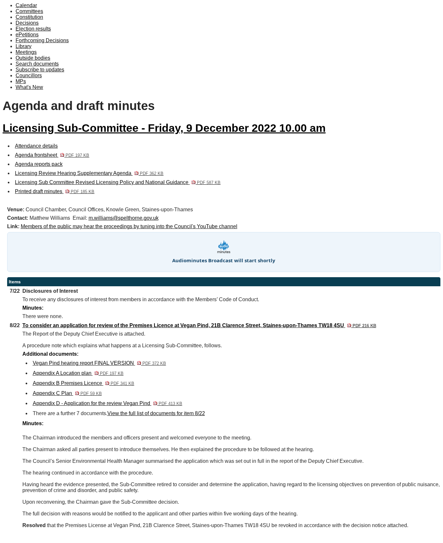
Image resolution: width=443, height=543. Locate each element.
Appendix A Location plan (78, 373)
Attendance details (36, 146)
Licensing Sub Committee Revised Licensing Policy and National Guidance (118, 182)
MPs (21, 81)
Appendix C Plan (67, 393)
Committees (29, 11)
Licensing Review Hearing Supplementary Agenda (89, 173)
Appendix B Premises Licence (83, 383)
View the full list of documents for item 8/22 (156, 413)
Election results (33, 28)
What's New (29, 87)
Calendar (26, 5)
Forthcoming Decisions (42, 40)
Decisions (27, 23)
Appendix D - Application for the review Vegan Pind (107, 403)
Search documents (37, 64)
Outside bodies (33, 58)
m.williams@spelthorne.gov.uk (124, 218)
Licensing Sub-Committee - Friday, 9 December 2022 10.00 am (164, 128)
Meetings (26, 52)
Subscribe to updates (40, 69)
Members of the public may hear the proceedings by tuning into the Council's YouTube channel (129, 226)
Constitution (29, 17)
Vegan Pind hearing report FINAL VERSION (99, 363)
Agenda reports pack (39, 164)
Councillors (29, 75)
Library (23, 46)
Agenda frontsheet (52, 155)
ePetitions (27, 34)
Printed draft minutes (54, 191)
